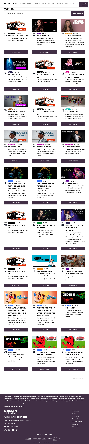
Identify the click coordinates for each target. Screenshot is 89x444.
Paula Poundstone (45, 271)
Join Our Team (76, 426)
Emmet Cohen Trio (73, 271)
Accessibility (75, 416)
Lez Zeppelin (14, 75)
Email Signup (84, 4)
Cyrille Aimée (71, 184)
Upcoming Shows (25, 3)
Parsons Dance (72, 112)
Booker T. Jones (15, 147)
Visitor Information (77, 421)
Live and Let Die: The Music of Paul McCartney (74, 227)
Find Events (78, 13)
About (67, 3)
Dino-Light (70, 308)
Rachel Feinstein (73, 36)
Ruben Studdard (72, 147)
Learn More (15, 52)
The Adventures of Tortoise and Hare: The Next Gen (16, 186)
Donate (59, 3)
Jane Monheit (43, 36)
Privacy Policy (75, 411)
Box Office (51, 3)
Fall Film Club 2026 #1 (18, 36)
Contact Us (75, 419)
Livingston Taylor (16, 112)
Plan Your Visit (39, 3)
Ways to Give (75, 424)
